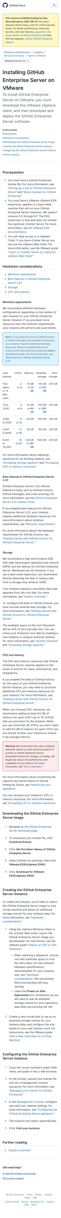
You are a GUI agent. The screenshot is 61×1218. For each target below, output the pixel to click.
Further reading (11, 154)
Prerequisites (9, 133)
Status (27, 1197)
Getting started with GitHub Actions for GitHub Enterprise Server (29, 614)
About (34, 1204)
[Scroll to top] (54, 1211)
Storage (13, 287)
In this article (10, 129)
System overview (34, 596)
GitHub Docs (17, 5)
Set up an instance (14, 55)
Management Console (30, 1101)
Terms (29, 1194)
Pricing (25, 1202)
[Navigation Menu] (54, 5)
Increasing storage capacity (21, 462)
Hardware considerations (16, 137)
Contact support (15, 1178)
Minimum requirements (22, 274)
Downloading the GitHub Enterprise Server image (29, 142)
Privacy (38, 1194)
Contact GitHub (12, 1202)
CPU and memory (19, 292)
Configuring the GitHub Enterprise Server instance (29, 150)
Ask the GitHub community (21, 1173)
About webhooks (33, 766)
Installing (38, 52)
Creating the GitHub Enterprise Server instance (27, 146)
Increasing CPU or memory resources (32, 803)
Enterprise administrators (17, 52)
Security (48, 1194)
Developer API (37, 1202)
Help (35, 1197)
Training (50, 1202)
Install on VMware (36, 55)
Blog (27, 1204)
